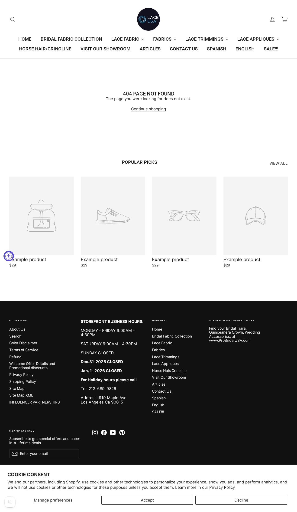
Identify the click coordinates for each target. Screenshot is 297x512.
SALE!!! (271, 49)
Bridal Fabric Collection (71, 39)
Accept (147, 500)
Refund (15, 357)
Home (24, 39)
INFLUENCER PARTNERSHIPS (34, 402)
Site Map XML (21, 395)
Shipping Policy (22, 381)
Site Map (17, 388)
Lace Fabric (125, 39)
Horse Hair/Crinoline (45, 49)
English (245, 49)
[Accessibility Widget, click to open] (8, 256)
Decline (241, 500)
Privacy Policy (222, 487)
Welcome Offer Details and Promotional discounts (32, 365)
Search (15, 336)
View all (278, 163)
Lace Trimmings (205, 39)
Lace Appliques (256, 39)
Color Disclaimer (23, 343)
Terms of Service (23, 350)
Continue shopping (148, 109)
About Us (17, 329)
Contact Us (184, 49)
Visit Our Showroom (105, 49)
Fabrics (163, 39)
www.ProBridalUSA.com (230, 340)
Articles (150, 49)
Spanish (216, 49)
